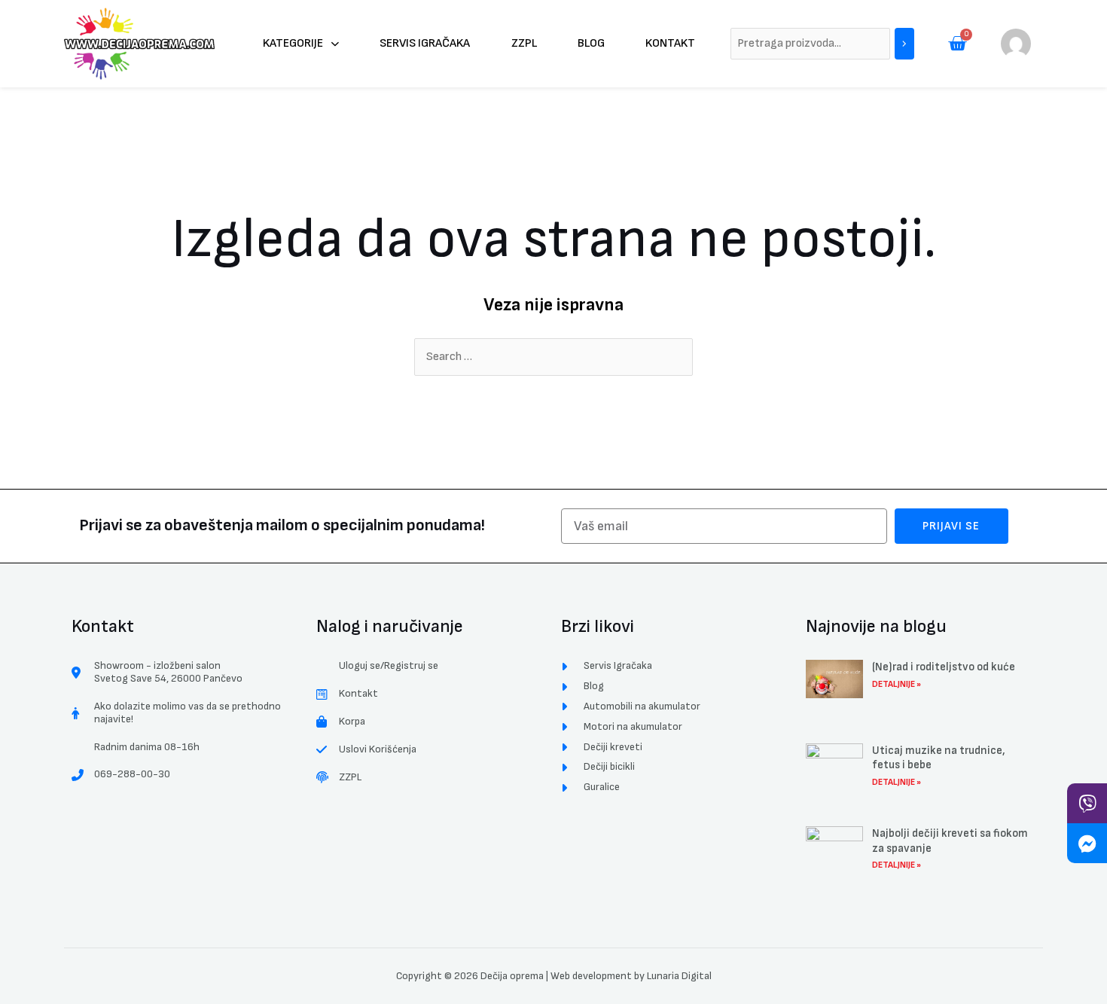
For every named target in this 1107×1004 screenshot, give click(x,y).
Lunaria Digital (679, 975)
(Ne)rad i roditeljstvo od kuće (943, 667)
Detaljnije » (896, 684)
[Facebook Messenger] (1087, 843)
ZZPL (524, 43)
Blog (591, 43)
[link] (1016, 43)
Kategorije (293, 43)
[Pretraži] (904, 44)
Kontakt (670, 43)
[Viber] (1087, 803)
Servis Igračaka (425, 43)
